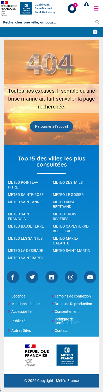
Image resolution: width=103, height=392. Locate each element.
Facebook (13, 277)
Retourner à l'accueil (51, 126)
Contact (61, 330)
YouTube (90, 277)
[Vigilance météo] (85, 9)
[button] (96, 8)
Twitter (32, 277)
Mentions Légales (25, 304)
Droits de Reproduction (73, 304)
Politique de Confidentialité (66, 321)
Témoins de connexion (73, 296)
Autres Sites (21, 330)
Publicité (18, 321)
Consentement (67, 311)
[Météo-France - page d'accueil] (67, 355)
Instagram (71, 277)
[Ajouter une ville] (95, 32)
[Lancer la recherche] (97, 22)
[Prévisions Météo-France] (26, 8)
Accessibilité (21, 311)
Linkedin (51, 277)
